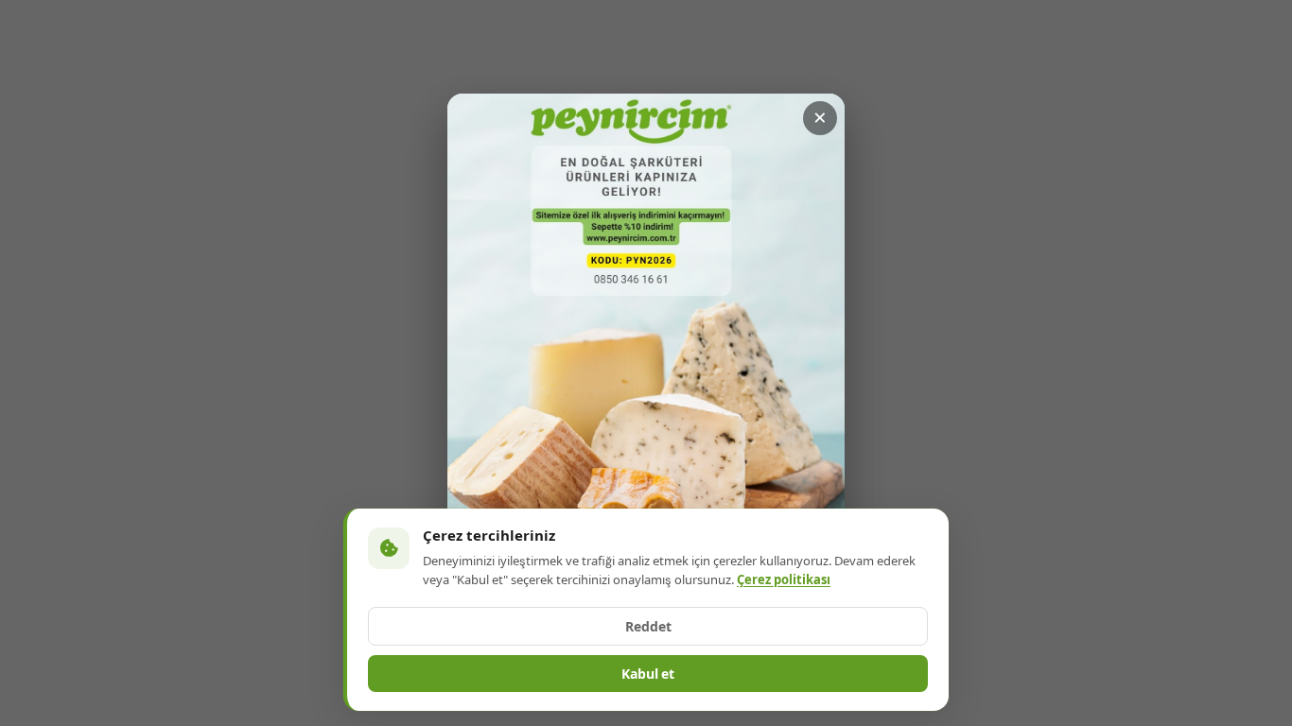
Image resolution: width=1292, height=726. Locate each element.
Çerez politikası (783, 580)
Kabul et (647, 674)
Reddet (648, 626)
